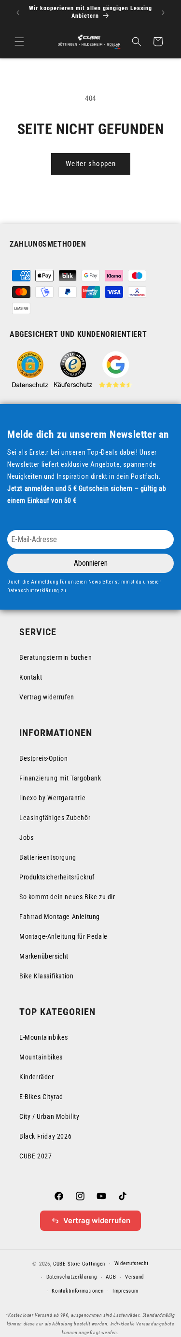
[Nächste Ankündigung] (163, 12)
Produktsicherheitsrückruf (57, 877)
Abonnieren (91, 563)
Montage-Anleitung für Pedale (63, 936)
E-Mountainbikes (43, 1037)
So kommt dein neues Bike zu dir (67, 897)
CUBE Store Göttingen (79, 1263)
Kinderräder (36, 1077)
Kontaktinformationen (77, 1291)
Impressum (125, 1291)
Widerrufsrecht (131, 1263)
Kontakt (30, 677)
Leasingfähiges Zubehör (54, 818)
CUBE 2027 (35, 1156)
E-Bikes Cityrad (41, 1096)
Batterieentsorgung (47, 857)
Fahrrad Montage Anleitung (59, 916)
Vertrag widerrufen (46, 697)
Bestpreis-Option (43, 758)
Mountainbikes (41, 1057)
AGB (111, 1277)
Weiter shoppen (91, 163)
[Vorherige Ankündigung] (17, 12)
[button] (19, 41)
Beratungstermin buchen (55, 657)
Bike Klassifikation (46, 976)
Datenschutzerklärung (71, 1277)
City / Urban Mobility (49, 1116)
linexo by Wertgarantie (52, 798)
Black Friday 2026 (45, 1136)
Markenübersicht (44, 956)
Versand (134, 1277)
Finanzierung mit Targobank (60, 778)
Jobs (26, 837)
